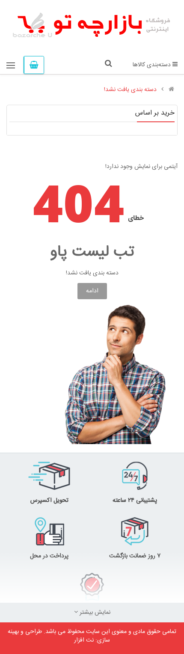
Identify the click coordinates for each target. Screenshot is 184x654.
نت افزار (84, 640)
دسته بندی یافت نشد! (130, 90)
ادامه (92, 291)
